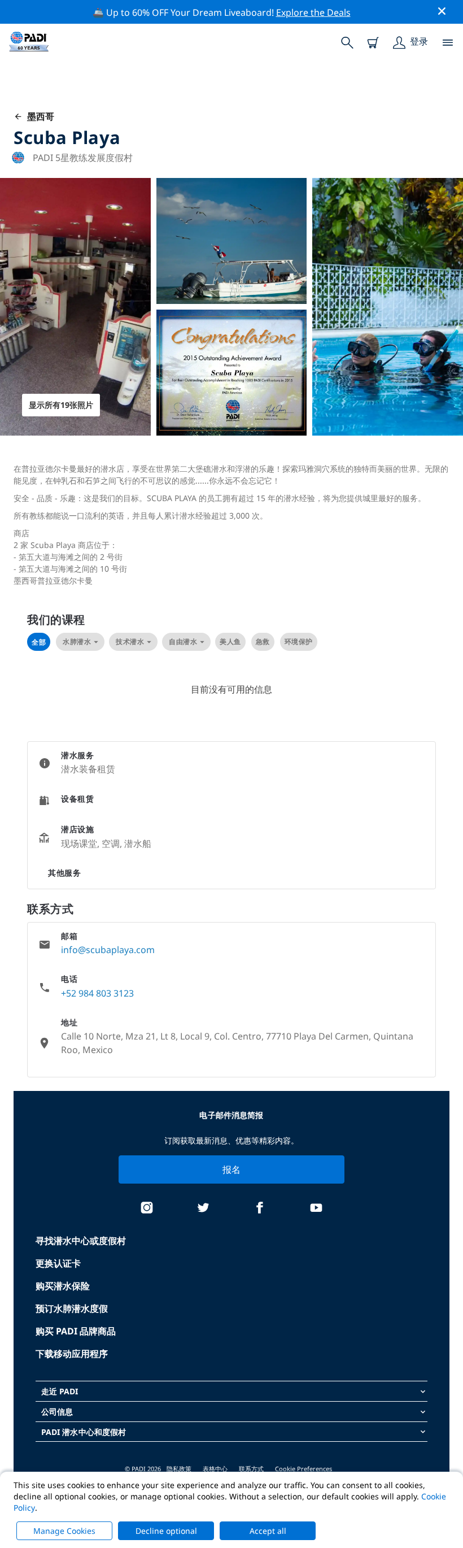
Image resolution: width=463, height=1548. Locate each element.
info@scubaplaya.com (108, 949)
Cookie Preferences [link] (303, 1468)
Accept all (268, 1530)
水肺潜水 (77, 641)
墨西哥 (38, 116)
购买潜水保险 (63, 1286)
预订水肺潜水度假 (72, 1308)
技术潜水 (130, 641)
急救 (263, 641)
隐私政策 (179, 1468)
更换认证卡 (58, 1263)
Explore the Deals (313, 12)
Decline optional (166, 1530)
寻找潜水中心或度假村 (81, 1240)
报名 (231, 1169)
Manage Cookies (64, 1530)
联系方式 (251, 1468)
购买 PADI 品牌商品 (76, 1331)
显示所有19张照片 (61, 404)
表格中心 (215, 1468)
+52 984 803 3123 (97, 993)
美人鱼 (230, 641)
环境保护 (299, 641)
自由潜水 (183, 641)
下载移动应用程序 (72, 1353)
